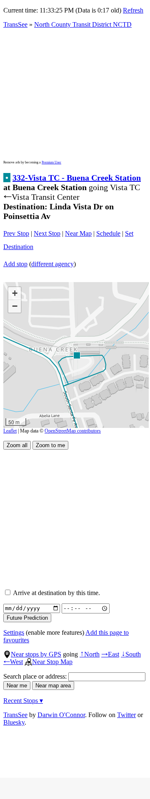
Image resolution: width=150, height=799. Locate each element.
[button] (76, 355)
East (110, 654)
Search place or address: (35, 676)
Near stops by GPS (36, 654)
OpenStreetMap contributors (73, 431)
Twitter (126, 714)
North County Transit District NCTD (83, 24)
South (131, 654)
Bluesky (14, 722)
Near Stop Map (52, 661)
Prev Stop (16, 233)
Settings (13, 632)
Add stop (15, 263)
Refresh (133, 10)
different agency (52, 263)
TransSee (15, 24)
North (90, 654)
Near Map (78, 233)
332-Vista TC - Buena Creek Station (76, 177)
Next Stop (47, 233)
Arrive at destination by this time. (56, 592)
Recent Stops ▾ (23, 700)
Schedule (108, 233)
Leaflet (10, 431)
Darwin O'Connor (61, 714)
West (13, 661)
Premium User (51, 162)
